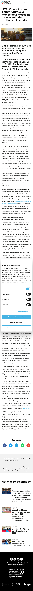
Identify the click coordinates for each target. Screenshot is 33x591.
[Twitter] (14, 559)
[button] (5, 445)
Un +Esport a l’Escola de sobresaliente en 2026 (20, 531)
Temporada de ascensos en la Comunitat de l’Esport (21, 544)
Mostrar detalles (23, 311)
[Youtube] (18, 559)
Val (26, 3)
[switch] (28, 294)
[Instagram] (21, 559)
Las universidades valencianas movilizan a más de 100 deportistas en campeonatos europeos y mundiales (21, 515)
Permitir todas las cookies (16, 317)
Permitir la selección (16, 322)
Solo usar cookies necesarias (16, 328)
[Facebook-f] (11, 559)
